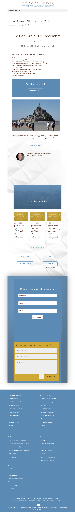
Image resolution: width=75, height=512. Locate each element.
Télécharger (35, 91)
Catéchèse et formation (47, 412)
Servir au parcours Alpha (47, 402)
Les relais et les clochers (15, 408)
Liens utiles (50, 264)
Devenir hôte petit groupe (48, 398)
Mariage (43, 453)
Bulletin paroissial (23, 25)
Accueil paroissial (13, 398)
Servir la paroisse (46, 395)
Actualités (17, 239)
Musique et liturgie (46, 408)
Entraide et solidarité (47, 422)
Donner (43, 425)
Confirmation (45, 447)
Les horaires (13, 485)
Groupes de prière (14, 422)
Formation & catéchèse (20, 500)
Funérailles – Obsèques (47, 460)
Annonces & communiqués (16, 471)
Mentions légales (20, 498)
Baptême (43, 440)
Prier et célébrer (14, 415)
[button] (59, 229)
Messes (11, 425)
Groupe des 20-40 (14, 405)
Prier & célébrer (47, 498)
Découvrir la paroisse (16, 395)
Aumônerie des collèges (15, 447)
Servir (56, 498)
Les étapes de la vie (47, 437)
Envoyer (51, 376)
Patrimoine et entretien (47, 415)
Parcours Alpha (13, 457)
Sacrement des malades (48, 457)
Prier (10, 419)
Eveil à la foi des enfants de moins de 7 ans (20, 440)
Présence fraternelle (46, 419)
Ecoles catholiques (14, 412)
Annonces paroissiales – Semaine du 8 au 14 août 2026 (54, 228)
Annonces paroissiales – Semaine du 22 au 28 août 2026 (20, 228)
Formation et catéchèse (16, 437)
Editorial (25, 256)
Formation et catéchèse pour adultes (19, 450)
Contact (58, 500)
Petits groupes (13, 453)
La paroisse (37, 498)
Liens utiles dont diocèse (16, 478)
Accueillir (43, 405)
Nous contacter (14, 482)
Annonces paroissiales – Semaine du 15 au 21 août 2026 (37, 228)
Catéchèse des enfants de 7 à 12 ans (19, 443)
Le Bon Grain (25, 264)
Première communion (47, 443)
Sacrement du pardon (47, 450)
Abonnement (35, 145)
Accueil (29, 498)
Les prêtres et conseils (15, 402)
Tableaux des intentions (15, 429)
